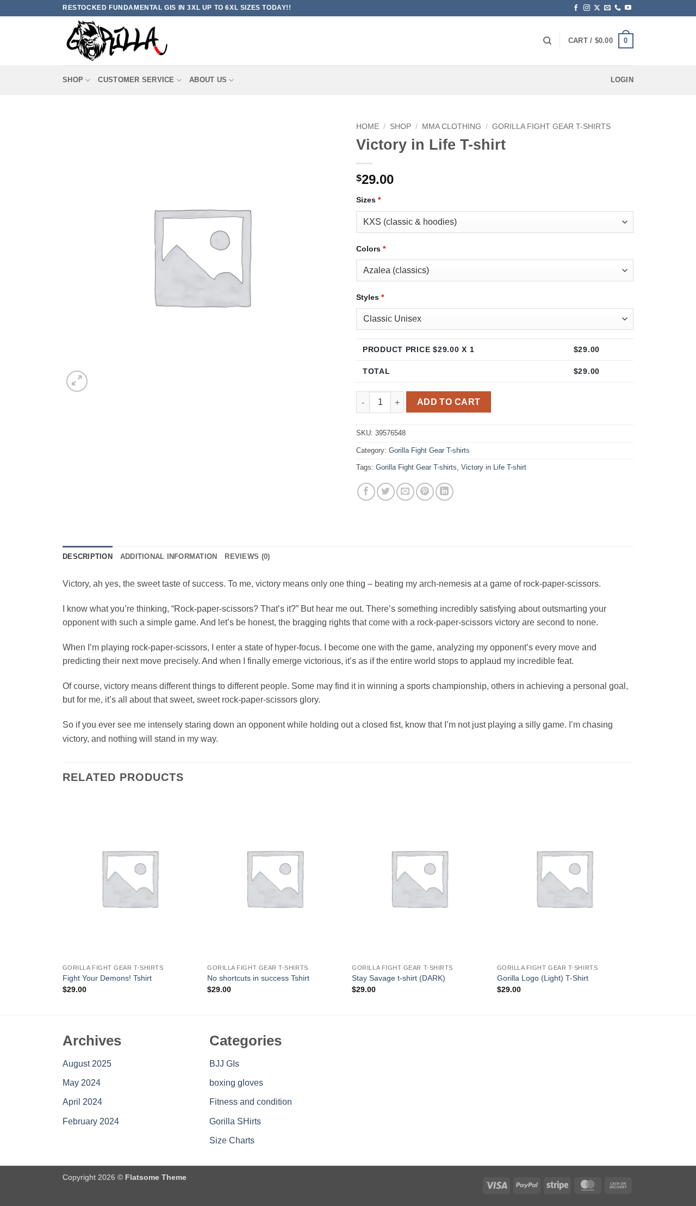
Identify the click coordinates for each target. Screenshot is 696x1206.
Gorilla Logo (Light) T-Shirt (542, 978)
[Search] (547, 40)
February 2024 (91, 1121)
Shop (73, 80)
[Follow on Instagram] (586, 8)
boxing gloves (236, 1082)
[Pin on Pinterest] (425, 492)
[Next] (630, 905)
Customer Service (136, 80)
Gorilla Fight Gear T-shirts (551, 126)
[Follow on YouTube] (628, 8)
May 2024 (82, 1082)
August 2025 (87, 1063)
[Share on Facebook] (366, 492)
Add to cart (449, 402)
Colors (371, 248)
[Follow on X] (597, 8)
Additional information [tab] (168, 556)
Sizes (368, 199)
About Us (208, 80)
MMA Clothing (451, 126)
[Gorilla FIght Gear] (117, 40)
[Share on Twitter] (386, 492)
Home (367, 126)
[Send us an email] (607, 8)
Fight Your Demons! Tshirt (107, 978)
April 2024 (82, 1101)
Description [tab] (88, 556)
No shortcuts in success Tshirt (258, 978)
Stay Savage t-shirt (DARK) (398, 978)
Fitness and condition (250, 1101)
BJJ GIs (224, 1063)
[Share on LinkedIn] (444, 492)
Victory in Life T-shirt (493, 467)
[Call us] (617, 8)
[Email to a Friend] (405, 492)
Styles (370, 297)
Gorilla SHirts (235, 1121)
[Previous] (63, 905)
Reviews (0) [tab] (247, 556)
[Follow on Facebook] (576, 8)
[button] (600, 41)
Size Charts (231, 1140)
